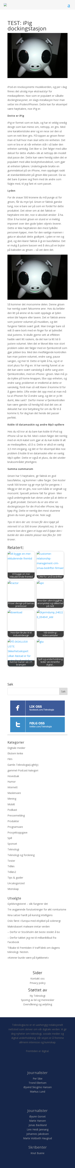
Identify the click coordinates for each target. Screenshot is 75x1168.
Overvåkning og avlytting (37, 1004)
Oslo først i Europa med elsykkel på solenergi (34, 921)
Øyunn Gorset (37, 1116)
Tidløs (11, 866)
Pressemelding (16, 815)
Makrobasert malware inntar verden (28, 926)
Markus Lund (37, 1091)
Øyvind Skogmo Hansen (37, 1087)
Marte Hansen (37, 1120)
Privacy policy (38, 983)
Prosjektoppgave (17, 832)
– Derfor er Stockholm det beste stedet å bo (33, 932)
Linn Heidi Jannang (37, 1129)
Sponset (12, 843)
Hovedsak (13, 776)
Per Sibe (37, 1078)
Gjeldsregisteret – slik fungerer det (27, 903)
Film (9, 759)
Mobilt (11, 804)
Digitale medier (16, 748)
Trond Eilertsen (37, 1082)
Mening (11, 798)
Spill (9, 838)
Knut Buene (37, 1153)
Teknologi (13, 849)
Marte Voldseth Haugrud (37, 1138)
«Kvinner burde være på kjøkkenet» (28, 957)
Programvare (15, 827)
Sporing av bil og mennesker (37, 1000)
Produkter (13, 821)
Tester (11, 860)
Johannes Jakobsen (37, 1134)
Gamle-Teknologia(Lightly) (22, 764)
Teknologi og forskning (21, 855)
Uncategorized (16, 883)
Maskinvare (14, 793)
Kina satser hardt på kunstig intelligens (30, 915)
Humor (11, 781)
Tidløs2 (11, 872)
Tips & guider (15, 877)
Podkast (12, 810)
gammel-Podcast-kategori (22, 770)
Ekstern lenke (15, 753)
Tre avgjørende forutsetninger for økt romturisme (36, 909)
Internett (12, 787)
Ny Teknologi (37, 995)
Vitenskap (13, 889)
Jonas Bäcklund (38, 1125)
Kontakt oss (37, 978)
